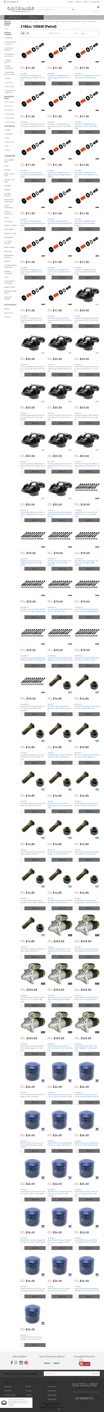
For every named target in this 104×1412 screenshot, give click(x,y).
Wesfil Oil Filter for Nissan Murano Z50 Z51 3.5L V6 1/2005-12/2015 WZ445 (33, 1192)
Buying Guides (95, 2)
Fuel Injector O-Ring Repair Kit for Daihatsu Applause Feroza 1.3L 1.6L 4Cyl (59, 77)
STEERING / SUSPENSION (8, 272)
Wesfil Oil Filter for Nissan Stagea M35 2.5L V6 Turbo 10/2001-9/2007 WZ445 (33, 1241)
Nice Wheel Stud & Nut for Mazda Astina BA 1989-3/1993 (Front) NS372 (33, 901)
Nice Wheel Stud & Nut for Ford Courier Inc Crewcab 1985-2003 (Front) (87, 707)
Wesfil (8, 150)
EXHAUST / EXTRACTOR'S (8, 213)
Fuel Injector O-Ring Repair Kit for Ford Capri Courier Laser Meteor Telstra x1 (33, 125)
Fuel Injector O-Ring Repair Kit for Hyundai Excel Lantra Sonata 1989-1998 (86, 126)
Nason (8, 138)
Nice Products (10, 142)
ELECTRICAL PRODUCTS (8, 49)
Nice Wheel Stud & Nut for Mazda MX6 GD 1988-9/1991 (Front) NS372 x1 (60, 901)
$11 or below (10, 102)
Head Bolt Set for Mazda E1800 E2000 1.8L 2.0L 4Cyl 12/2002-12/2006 (87, 659)
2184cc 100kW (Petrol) (89, 21)
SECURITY (7, 261)
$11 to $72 (9, 106)
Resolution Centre (9, 1395)
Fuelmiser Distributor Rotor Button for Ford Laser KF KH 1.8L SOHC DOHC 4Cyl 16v (33, 417)
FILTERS (8, 78)
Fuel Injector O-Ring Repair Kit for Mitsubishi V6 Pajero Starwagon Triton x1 (60, 223)
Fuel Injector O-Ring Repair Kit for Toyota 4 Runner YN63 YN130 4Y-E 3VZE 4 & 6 (32, 271)
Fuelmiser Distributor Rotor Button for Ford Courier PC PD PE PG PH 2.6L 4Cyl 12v (87, 320)
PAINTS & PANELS (9, 247)
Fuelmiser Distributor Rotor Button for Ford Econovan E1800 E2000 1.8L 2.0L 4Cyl (60, 368)
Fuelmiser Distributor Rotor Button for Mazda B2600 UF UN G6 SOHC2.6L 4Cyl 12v (87, 466)
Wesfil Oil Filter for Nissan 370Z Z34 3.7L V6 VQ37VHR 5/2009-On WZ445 (87, 1095)
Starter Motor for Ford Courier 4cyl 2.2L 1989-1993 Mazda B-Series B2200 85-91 (60, 999)
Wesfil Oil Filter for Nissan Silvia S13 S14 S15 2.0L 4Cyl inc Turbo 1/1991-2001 (86, 1193)
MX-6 (36, 21)
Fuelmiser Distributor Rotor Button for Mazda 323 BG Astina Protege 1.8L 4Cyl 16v (33, 466)
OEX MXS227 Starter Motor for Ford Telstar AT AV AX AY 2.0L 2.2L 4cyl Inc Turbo (59, 951)
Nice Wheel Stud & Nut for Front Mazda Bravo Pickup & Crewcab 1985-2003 (60, 805)
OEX (7, 146)
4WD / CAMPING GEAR (9, 161)
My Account (7, 1386)
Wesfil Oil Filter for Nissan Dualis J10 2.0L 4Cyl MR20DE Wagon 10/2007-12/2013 (32, 1145)
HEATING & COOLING (10, 233)
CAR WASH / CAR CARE (9, 181)
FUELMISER (9, 134)
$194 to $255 (10, 118)
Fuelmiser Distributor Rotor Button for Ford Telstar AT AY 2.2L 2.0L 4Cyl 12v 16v (60, 417)
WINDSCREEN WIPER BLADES (10, 292)
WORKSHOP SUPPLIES (8, 298)
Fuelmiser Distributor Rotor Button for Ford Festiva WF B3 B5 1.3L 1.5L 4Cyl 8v (87, 368)
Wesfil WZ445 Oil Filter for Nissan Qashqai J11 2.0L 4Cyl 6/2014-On (31, 1338)
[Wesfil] (43, 1081)
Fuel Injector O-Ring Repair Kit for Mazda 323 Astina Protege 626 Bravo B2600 (32, 174)
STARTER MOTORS (7, 61)
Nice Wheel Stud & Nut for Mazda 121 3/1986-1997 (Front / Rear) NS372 (87, 804)
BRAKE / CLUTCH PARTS (9, 175)
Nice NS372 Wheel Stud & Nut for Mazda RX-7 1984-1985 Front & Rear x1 (60, 708)
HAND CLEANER (9, 229)
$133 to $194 (10, 114)
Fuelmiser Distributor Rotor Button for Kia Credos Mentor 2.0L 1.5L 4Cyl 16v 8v (87, 417)
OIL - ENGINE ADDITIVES (8, 242)
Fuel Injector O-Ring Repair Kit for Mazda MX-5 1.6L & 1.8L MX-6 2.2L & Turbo (86, 174)
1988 (56, 21)
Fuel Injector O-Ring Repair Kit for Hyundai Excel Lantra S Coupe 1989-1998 (59, 126)
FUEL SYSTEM (10, 86)
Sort (76, 33)
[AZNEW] (43, 62)
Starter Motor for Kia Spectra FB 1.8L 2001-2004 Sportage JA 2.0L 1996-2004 (32, 1048)
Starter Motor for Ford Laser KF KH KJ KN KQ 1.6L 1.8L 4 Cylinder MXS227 (86, 998)
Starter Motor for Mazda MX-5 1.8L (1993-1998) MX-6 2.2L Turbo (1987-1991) (86, 1048)
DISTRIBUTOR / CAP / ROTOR (9, 55)
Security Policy (52, 1399)
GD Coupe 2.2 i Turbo (46, 21)
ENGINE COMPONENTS (8, 67)
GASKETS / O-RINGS (10, 225)
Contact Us (78, 2)
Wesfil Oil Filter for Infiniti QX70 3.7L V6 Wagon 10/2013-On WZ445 (33, 1095)
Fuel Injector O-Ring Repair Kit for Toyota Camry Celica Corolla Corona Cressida (59, 271)
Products (70, 2)
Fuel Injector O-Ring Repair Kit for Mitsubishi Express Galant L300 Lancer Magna (33, 223)
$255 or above (10, 122)
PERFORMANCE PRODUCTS (9, 256)
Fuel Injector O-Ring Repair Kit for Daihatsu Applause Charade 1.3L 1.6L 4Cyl (32, 77)
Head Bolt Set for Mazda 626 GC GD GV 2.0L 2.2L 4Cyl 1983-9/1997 (60, 610)
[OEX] (70, 935)
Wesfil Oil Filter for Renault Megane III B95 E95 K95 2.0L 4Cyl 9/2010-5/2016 (87, 1289)
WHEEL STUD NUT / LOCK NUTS (10, 43)
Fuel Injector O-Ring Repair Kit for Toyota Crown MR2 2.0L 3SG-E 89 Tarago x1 (31, 320)
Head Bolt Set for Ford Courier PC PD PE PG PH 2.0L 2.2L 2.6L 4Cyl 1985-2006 (86, 514)
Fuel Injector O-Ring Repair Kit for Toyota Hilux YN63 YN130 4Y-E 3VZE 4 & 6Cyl (60, 320)
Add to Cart (35, 83)
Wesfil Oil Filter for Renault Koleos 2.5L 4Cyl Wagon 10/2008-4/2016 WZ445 (33, 1289)
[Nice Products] (70, 693)
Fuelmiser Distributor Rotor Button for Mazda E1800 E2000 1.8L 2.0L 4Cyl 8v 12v (33, 514)
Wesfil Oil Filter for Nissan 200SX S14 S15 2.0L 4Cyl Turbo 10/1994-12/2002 (60, 1095)
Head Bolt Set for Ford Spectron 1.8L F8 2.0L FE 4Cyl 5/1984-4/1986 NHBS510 (86, 563)
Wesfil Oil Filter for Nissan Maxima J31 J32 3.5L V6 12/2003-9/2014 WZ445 (87, 1144)
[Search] (73, 9)
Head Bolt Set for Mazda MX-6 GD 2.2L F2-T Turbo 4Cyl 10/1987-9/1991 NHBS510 (33, 708)
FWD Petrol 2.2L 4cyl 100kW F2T (70, 21)
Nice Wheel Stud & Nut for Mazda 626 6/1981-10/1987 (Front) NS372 (60, 853)
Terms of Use (52, 1386)
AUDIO (6, 166)
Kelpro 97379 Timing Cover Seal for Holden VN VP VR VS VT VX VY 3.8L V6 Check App (18, 1403)
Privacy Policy (52, 1391)
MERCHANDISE (8, 237)
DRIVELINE (9, 38)
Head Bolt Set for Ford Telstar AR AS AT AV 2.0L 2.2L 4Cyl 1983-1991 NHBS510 (33, 610)
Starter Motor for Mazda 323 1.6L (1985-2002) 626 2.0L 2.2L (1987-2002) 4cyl (60, 1048)
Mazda (30, 21)
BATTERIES (7, 170)
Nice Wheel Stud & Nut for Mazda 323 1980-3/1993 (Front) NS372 (33, 853)
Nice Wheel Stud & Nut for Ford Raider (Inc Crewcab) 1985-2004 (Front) (87, 756)
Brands (34, 17)
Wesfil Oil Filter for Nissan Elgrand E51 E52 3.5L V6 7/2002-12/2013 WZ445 (60, 1144)
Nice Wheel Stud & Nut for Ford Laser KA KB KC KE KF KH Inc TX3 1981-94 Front (32, 757)
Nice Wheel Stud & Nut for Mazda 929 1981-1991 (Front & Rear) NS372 (87, 853)
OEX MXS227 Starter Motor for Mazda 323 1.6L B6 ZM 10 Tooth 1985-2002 (87, 950)
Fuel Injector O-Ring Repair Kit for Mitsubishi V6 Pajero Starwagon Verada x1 (85, 223)
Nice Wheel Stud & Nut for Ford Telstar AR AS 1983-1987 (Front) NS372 (33, 804)
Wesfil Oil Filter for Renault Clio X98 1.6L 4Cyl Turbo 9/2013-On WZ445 (86, 1241)
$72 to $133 (9, 110)
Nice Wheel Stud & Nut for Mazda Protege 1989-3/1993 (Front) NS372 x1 (87, 901)
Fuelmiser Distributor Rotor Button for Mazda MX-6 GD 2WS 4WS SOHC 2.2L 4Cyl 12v (60, 514)
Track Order (7, 1391)
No (7, 29)
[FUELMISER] (97, 304)
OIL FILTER (9, 82)
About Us (86, 2)
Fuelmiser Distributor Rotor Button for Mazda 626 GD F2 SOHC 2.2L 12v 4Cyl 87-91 (60, 466)
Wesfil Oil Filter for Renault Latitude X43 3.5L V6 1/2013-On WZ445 (59, 1289)
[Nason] (97, 498)
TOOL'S (6, 277)
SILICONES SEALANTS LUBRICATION (10, 266)
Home (24, 21)
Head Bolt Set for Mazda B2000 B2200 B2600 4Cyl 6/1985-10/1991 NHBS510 (33, 659)
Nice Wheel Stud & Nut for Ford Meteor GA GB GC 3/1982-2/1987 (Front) (60, 756)
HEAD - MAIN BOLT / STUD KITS (9, 73)
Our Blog (28, 1391)
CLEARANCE (7, 186)
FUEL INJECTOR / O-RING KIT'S (10, 92)
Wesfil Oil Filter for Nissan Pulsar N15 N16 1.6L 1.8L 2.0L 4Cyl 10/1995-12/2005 (60, 1193)
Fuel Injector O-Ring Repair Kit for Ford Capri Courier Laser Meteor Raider (87, 76)
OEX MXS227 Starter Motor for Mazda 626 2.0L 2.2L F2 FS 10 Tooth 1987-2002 (33, 999)
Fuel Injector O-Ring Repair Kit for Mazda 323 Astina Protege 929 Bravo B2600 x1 (59, 174)
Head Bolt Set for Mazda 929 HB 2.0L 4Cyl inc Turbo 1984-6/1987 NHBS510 (87, 610)
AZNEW (8, 130)
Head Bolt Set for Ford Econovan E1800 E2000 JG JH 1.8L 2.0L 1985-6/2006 (31, 563)
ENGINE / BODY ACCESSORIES (9, 201)
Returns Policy (8, 313)
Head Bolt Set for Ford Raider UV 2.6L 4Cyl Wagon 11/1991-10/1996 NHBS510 (59, 563)
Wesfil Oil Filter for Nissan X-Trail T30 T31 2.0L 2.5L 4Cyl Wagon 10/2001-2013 (59, 1242)
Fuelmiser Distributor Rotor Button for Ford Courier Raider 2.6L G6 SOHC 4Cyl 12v (33, 368)
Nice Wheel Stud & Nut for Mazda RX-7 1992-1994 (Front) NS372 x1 (33, 950)
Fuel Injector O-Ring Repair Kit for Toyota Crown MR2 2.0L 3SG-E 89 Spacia (85, 271)
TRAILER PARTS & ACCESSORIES (9, 282)
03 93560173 (12, 1)
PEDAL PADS (8, 251)
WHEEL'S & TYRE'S (9, 287)
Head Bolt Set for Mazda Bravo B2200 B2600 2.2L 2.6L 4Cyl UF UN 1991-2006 (60, 659)
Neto (59, 1409)
